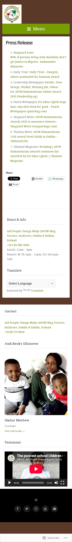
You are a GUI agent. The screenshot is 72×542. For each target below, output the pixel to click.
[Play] (10, 483)
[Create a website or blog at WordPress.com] (36, 500)
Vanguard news (24, 52)
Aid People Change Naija (12, 14)
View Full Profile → (15, 431)
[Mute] (56, 483)
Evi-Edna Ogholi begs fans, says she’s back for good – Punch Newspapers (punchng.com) (38, 106)
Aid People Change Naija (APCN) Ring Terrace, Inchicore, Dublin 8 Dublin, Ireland (31, 236)
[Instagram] (36, 508)
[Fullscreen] (62, 483)
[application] (36, 469)
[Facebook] (17, 508)
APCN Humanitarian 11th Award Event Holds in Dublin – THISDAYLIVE (35, 136)
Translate (37, 290)
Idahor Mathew (17, 420)
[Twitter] (26, 508)
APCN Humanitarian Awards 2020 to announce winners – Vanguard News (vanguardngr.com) (36, 121)
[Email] (54, 508)
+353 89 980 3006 (18, 245)
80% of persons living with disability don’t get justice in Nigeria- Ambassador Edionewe (38, 62)
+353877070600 (15, 332)
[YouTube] (45, 508)
